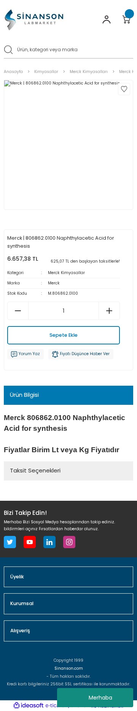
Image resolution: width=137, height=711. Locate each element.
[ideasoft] (28, 705)
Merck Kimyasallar (66, 273)
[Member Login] (106, 19)
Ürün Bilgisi (24, 395)
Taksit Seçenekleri (35, 470)
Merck (54, 283)
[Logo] (34, 20)
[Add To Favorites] (124, 89)
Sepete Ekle (63, 335)
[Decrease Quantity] (18, 311)
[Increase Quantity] (109, 311)
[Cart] (126, 19)
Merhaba (100, 697)
